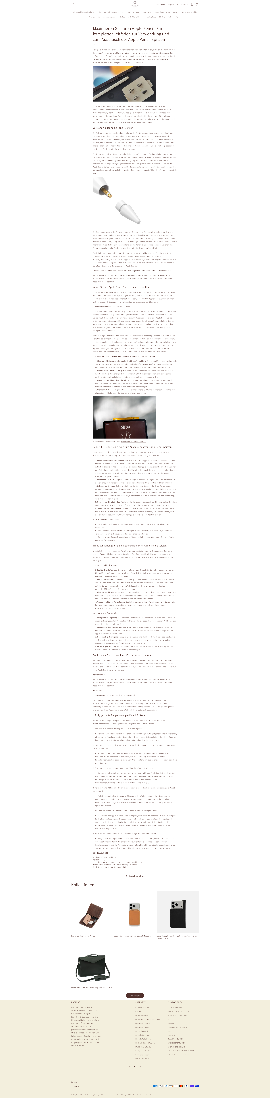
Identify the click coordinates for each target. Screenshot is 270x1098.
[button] (73, 4)
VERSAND (171, 1023)
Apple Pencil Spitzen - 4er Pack (122, 695)
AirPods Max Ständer (143, 1027)
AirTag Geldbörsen (142, 1015)
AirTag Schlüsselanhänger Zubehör (148, 1019)
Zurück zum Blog (137, 876)
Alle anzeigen (135, 995)
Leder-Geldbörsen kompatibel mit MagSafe (132, 936)
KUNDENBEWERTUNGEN (176, 1043)
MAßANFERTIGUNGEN (175, 1039)
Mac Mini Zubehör (141, 1031)
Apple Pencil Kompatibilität (104, 857)
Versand (135, 1095)
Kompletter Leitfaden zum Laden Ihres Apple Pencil (115, 864)
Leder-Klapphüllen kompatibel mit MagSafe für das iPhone (177, 937)
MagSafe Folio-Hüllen (143, 1039)
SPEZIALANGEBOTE (142, 1059)
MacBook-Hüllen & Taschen (145, 1043)
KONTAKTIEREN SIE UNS (176, 1047)
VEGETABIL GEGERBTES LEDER (179, 1011)
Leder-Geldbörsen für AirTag (83, 936)
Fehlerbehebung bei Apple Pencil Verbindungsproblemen (117, 862)
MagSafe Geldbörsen (143, 1035)
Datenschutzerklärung (119, 1095)
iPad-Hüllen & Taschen (143, 1047)
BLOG (170, 1031)
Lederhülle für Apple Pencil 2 (133, 441)
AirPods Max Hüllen (142, 1023)
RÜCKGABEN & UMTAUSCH (177, 1027)
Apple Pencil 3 (99, 860)
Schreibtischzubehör (142, 1055)
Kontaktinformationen (147, 1095)
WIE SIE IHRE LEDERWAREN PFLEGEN (181, 1051)
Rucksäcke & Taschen (143, 1051)
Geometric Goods (81, 1095)
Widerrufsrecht (105, 1095)
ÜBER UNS (171, 1035)
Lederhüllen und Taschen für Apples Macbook (90, 987)
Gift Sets (138, 1011)
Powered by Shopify (93, 1095)
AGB (169, 1019)
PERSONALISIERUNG (175, 1007)
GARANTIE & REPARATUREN (177, 1015)
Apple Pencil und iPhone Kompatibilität (110, 867)
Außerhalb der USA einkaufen (178, 1055)
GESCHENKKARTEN (142, 1007)
